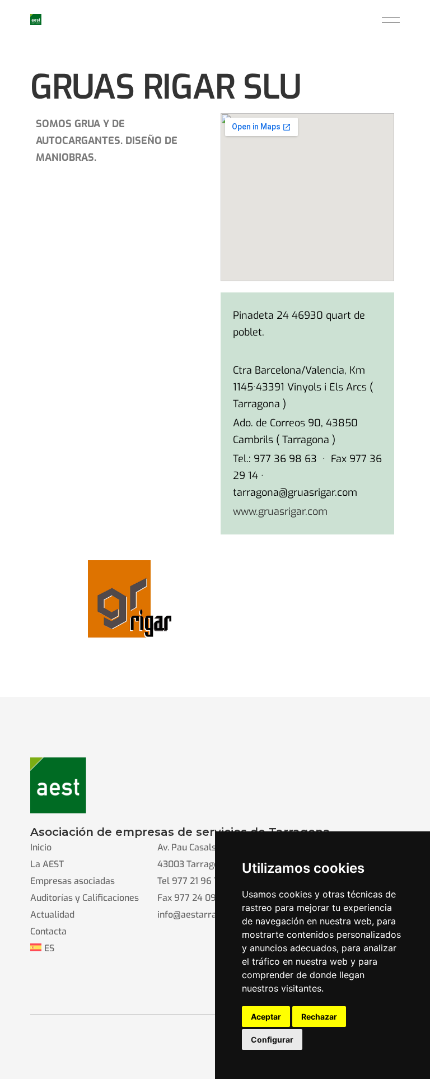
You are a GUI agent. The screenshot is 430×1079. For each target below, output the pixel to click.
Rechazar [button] (319, 1016)
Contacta (48, 931)
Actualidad (52, 914)
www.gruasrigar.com (280, 511)
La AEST (47, 864)
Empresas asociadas (72, 881)
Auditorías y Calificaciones (84, 898)
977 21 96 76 (198, 881)
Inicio (41, 847)
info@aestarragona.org (205, 914)
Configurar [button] (272, 1039)
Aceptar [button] (266, 1016)
